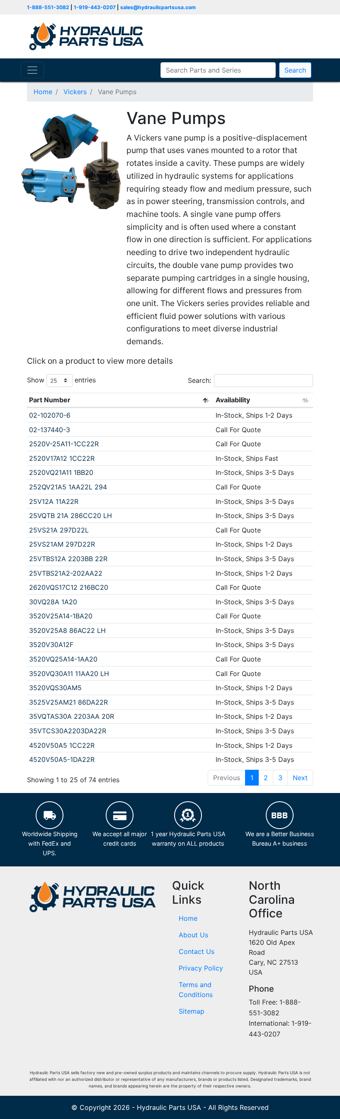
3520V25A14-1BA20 (60, 616)
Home (188, 918)
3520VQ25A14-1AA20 (63, 659)
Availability (233, 400)
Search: (199, 380)
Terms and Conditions (196, 989)
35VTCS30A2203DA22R (67, 731)
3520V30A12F (51, 644)
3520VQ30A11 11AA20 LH (69, 673)
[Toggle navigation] (32, 70)
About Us (193, 935)
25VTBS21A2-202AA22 (65, 573)
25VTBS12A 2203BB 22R (68, 559)
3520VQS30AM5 (55, 688)
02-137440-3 (49, 430)
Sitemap (191, 1011)
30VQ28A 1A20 (53, 602)
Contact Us (196, 951)
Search (295, 70)
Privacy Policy (201, 968)
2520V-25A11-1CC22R (64, 444)
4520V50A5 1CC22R (62, 745)
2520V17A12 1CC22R (62, 458)
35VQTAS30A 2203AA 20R (71, 716)
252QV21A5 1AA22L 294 (68, 487)
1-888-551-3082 (48, 7)
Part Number (49, 400)
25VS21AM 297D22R (62, 544)
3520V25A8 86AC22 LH (67, 630)
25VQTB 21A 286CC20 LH (70, 515)
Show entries (61, 379)
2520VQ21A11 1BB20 (61, 472)
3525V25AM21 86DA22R (68, 702)
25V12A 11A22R (53, 501)
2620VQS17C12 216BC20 (68, 587)
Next (300, 778)
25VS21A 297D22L (59, 530)
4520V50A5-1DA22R (62, 759)
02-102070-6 (49, 415)
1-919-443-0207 (95, 7)
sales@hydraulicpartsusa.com (158, 7)
